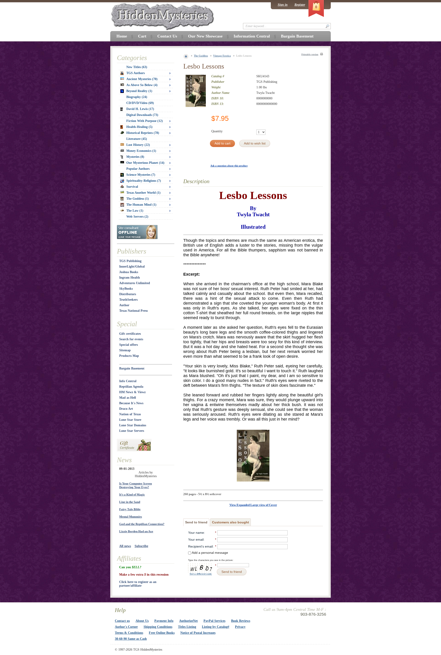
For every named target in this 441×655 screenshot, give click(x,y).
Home (121, 36)
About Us (142, 621)
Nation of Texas (130, 414)
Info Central (127, 381)
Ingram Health (129, 277)
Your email (196, 539)
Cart (142, 36)
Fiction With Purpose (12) (144, 121)
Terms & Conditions (129, 633)
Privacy (240, 627)
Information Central (252, 36)
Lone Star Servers (131, 431)
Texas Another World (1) (143, 192)
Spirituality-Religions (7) (143, 180)
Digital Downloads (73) (142, 115)
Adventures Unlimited (134, 283)
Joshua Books (128, 272)
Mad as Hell (127, 397)
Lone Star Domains (132, 425)
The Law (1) (134, 210)
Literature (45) (136, 139)
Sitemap (125, 350)
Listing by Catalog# (215, 627)
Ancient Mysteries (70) (142, 79)
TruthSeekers (128, 299)
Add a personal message (209, 552)
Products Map (129, 356)
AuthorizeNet (188, 621)
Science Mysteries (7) (140, 174)
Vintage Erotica (222, 55)
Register (299, 4)
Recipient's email (200, 546)
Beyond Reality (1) (139, 91)
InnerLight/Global (132, 266)
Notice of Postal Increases (197, 633)
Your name (196, 532)
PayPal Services (214, 621)
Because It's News (131, 403)
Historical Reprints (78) (142, 133)
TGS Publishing (130, 261)
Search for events (131, 339)
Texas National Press (133, 310)
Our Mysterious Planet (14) (145, 162)
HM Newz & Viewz (132, 392)
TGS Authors (135, 73)
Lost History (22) (138, 145)
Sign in (283, 4)
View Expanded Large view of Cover (253, 505)
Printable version (309, 54)
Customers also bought (230, 522)
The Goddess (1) (137, 198)
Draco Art (126, 408)
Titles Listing (187, 627)
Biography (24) (136, 97)
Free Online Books (162, 633)
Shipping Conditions (158, 627)
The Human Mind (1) (141, 204)
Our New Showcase (205, 36)
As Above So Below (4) (142, 85)
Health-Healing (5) (139, 127)
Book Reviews (240, 621)
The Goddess (201, 55)
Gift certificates (130, 333)
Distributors (127, 294)
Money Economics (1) (141, 151)
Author (124, 305)
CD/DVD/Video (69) (140, 103)
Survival (132, 186)
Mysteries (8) (135, 157)
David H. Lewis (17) (140, 109)
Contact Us (167, 36)
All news (125, 546)
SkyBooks (126, 288)
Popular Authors (138, 168)
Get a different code (201, 574)
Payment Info (163, 621)
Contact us (122, 621)
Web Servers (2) (137, 216)
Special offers (128, 344)
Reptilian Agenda (131, 386)
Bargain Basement (131, 368)
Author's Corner (126, 627)
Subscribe (141, 546)
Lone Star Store (130, 419)
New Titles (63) (136, 67)
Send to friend (196, 522)
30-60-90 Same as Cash (131, 639)
